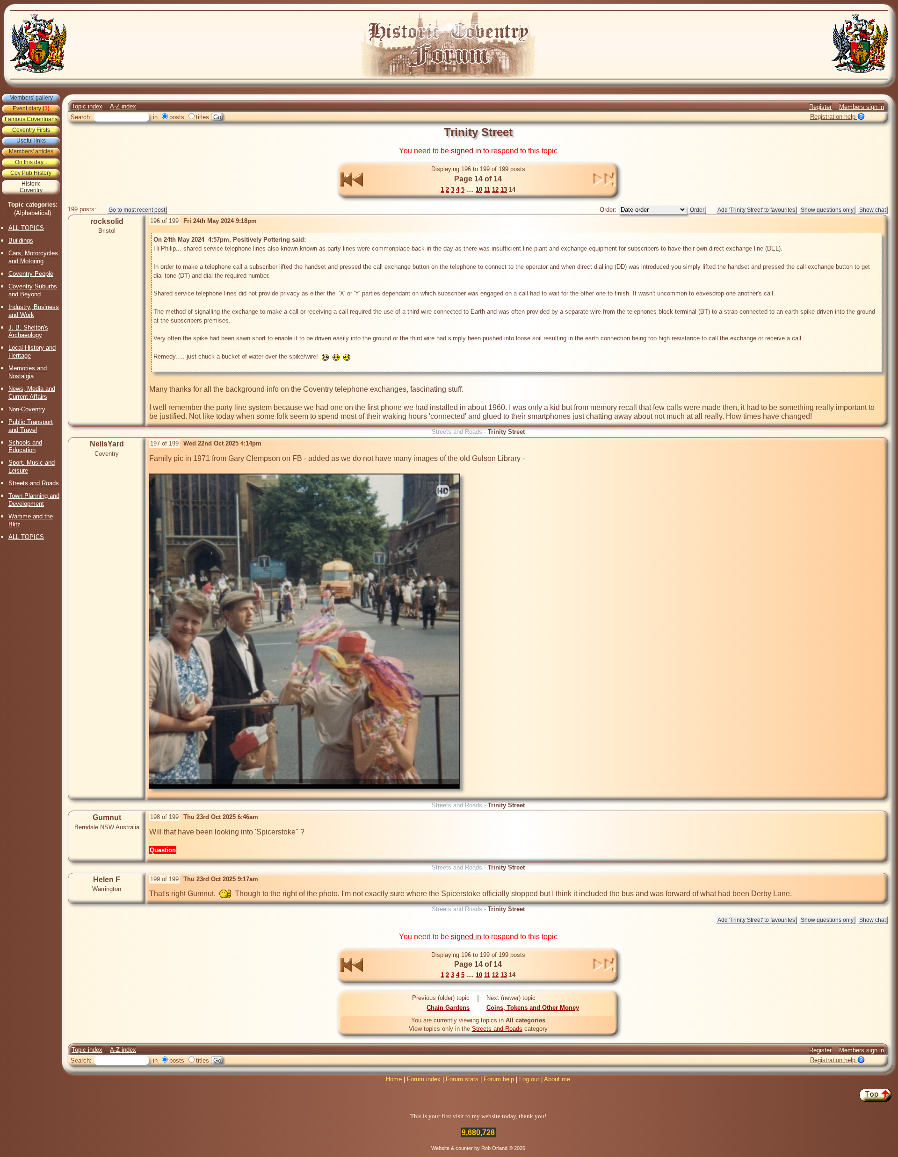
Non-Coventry (26, 409)
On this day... (31, 162)
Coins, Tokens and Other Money (532, 1007)
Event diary (31, 108)
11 (487, 189)
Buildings (20, 240)
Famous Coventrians (31, 119)
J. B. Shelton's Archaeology (28, 331)
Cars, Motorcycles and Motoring (33, 257)
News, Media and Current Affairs (31, 392)
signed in (466, 151)
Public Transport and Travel (30, 425)
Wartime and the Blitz (30, 520)
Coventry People (30, 273)
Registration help (833, 116)
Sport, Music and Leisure (31, 466)
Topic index (87, 106)
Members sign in (861, 106)
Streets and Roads (33, 483)
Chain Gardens (448, 1007)
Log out (529, 1079)
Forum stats (462, 1079)
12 (495, 189)
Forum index (424, 1079)
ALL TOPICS (26, 227)
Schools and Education (25, 446)
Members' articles (31, 151)
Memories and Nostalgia (27, 372)
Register (820, 106)
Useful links (31, 140)
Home (394, 1079)
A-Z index (123, 106)
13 (503, 189)
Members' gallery (31, 97)
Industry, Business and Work (33, 310)
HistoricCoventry (31, 187)
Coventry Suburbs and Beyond (32, 290)
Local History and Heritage (32, 351)
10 (479, 189)
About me (557, 1079)
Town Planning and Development (33, 499)
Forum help (499, 1079)
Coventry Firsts (31, 130)
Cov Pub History (30, 173)
